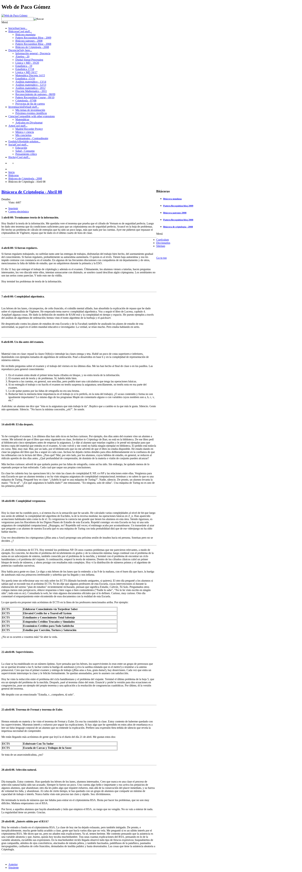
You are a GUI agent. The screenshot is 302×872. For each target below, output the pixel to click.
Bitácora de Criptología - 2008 (25, 178)
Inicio (11, 172)
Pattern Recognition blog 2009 (178, 205)
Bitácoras (13, 175)
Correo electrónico (18, 211)
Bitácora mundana (172, 198)
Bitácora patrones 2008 (174, 212)
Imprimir (13, 208)
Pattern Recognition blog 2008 (178, 219)
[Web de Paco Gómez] (14, 15)
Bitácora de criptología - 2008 (178, 226)
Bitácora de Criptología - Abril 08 (31, 192)
